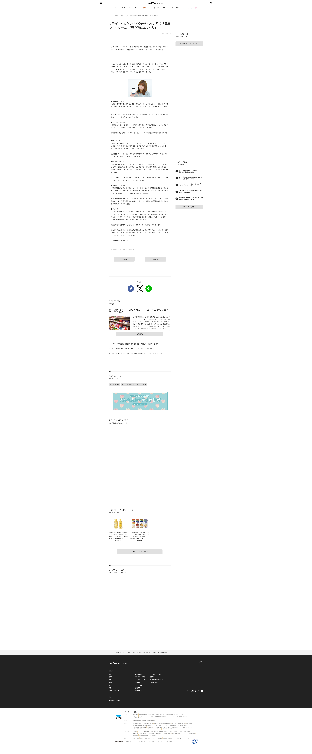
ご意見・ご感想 (154, 682)
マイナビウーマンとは (155, 674)
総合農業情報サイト (174, 725)
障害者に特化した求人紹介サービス (162, 716)
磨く (130, 8)
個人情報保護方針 (170, 741)
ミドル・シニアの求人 (148, 716)
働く (116, 8)
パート (140, 716)
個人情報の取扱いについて (156, 679)
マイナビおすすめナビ (114, 700)
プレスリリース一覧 (140, 679)
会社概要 (141, 741)
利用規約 (152, 677)
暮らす (144, 8)
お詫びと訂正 (138, 690)
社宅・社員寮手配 (177, 738)
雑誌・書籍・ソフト (147, 725)
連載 (158, 8)
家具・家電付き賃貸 (137, 729)
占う (151, 8)
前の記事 (124, 259)
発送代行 (154, 738)
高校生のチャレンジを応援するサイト (162, 723)
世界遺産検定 (165, 725)
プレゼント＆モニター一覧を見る (140, 552)
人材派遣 (135, 731)
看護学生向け (151, 714)
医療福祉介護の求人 (137, 718)
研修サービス (136, 738)
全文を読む (139, 334)
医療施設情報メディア (176, 727)
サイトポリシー (139, 685)
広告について (138, 674)
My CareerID (167, 727)
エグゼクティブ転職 (178, 731)
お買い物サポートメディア (189, 727)
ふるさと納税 (150, 727)
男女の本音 (130, 385)
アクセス (145, 741)
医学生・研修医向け (160, 714)
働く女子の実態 (114, 385)
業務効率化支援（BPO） (145, 738)
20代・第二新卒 (154, 731)
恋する (137, 8)
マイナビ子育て (183, 725)
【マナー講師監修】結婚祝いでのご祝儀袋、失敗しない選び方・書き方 (134, 344)
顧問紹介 (145, 733)
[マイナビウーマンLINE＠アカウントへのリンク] (193, 691)
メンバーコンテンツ (174, 8)
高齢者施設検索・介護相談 (168, 729)
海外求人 (176, 714)
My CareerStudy (159, 727)
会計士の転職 (187, 731)
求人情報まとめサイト (138, 723)
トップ (109, 8)
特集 (164, 8)
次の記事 (155, 259)
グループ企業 (163, 741)
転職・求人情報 (169, 714)
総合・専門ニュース (148, 723)
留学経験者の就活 (143, 714)
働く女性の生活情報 (137, 725)
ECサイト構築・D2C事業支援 (139, 727)
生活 (122, 16)
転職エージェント (168, 731)
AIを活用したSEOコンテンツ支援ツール (152, 729)
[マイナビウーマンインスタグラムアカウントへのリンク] (188, 691)
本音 (123, 385)
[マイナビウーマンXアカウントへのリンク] (198, 691)
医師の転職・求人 (176, 733)
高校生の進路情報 (137, 720)
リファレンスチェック (188, 738)
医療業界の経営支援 (143, 735)
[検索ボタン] (211, 3)
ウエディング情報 (157, 725)
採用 (158, 741)
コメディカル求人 (167, 733)
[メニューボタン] (100, 3)
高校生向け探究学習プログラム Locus (150, 720)
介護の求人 (135, 735)
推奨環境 (137, 688)
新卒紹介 (161, 731)
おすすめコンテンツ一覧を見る (189, 44)
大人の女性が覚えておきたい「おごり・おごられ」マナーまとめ (132, 349)
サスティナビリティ (152, 741)
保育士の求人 (184, 733)
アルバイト (135, 716)
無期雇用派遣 (192, 733)
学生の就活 (135, 714)
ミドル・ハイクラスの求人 (185, 714)
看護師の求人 (159, 733)
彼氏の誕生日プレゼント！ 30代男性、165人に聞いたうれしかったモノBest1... (138, 353)
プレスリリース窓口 (140, 677)
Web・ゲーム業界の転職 (143, 731)
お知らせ (137, 682)
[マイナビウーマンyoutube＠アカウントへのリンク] (202, 691)
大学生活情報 (189, 723)
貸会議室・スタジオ (167, 738)
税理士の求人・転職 (137, 733)
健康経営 (160, 738)
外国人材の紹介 (153, 735)
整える (123, 8)
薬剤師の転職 (151, 733)
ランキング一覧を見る (189, 207)
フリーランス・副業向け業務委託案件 (180, 716)
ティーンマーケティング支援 (178, 723)
